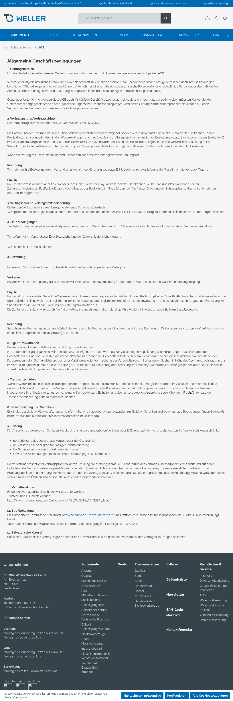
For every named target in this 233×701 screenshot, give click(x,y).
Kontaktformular (179, 630)
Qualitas (86, 575)
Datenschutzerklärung (214, 580)
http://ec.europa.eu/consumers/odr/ (87, 515)
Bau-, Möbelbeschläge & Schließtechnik (94, 595)
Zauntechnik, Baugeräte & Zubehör (89, 667)
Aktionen (87, 570)
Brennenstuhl (144, 586)
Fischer (139, 591)
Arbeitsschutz (90, 586)
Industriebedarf (91, 648)
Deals (122, 564)
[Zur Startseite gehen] (25, 18)
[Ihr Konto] (216, 18)
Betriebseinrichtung (94, 610)
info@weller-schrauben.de (30, 607)
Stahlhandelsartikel (94, 581)
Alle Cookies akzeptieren (210, 695)
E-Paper (172, 564)
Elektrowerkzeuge (93, 634)
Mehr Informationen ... (18, 697)
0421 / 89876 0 (25, 603)
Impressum (207, 575)
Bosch (139, 581)
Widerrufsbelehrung (213, 600)
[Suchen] (166, 18)
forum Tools (143, 596)
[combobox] (119, 18)
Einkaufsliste (176, 579)
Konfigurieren (176, 695)
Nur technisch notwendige (142, 695)
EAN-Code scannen (174, 612)
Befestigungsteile (92, 605)
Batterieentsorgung (213, 620)
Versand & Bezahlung (214, 615)
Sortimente (90, 564)
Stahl (138, 575)
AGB (203, 595)
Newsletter (175, 594)
